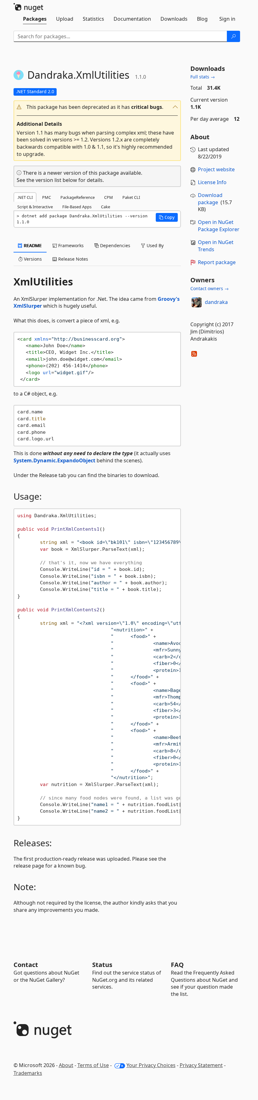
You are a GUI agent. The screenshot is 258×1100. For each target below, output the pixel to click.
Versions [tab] (32, 259)
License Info (212, 182)
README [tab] (32, 245)
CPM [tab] (108, 197)
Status (102, 964)
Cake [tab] (105, 207)
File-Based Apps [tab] (77, 207)
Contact (26, 964)
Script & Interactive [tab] (35, 207)
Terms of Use (93, 1065)
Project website (216, 169)
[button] (97, 107)
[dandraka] (196, 302)
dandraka (216, 302)
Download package (210, 199)
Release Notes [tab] (72, 259)
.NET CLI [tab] (25, 197)
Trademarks (28, 1073)
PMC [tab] (46, 197)
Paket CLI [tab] (131, 197)
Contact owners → (209, 288)
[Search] (233, 36)
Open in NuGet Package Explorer (218, 226)
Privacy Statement (201, 1065)
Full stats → (202, 77)
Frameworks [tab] (70, 245)
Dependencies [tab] (114, 245)
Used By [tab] (154, 245)
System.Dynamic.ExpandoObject (54, 460)
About (66, 1065)
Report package (217, 262)
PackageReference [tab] (77, 197)
